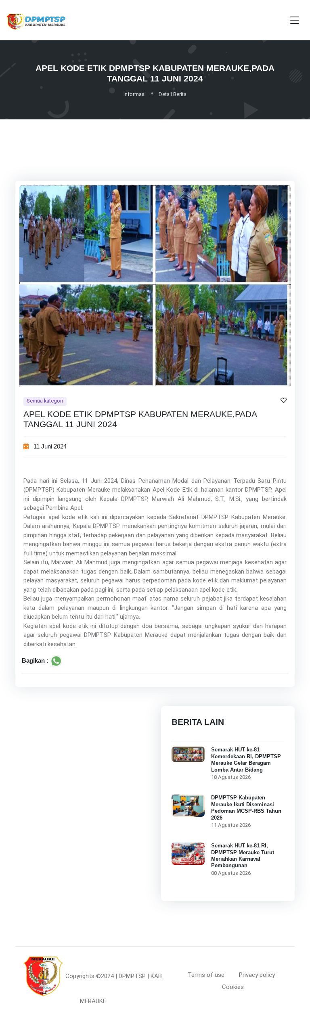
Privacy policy (257, 974)
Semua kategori (45, 401)
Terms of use (206, 974)
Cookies (233, 987)
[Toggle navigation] (295, 20)
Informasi (135, 94)
